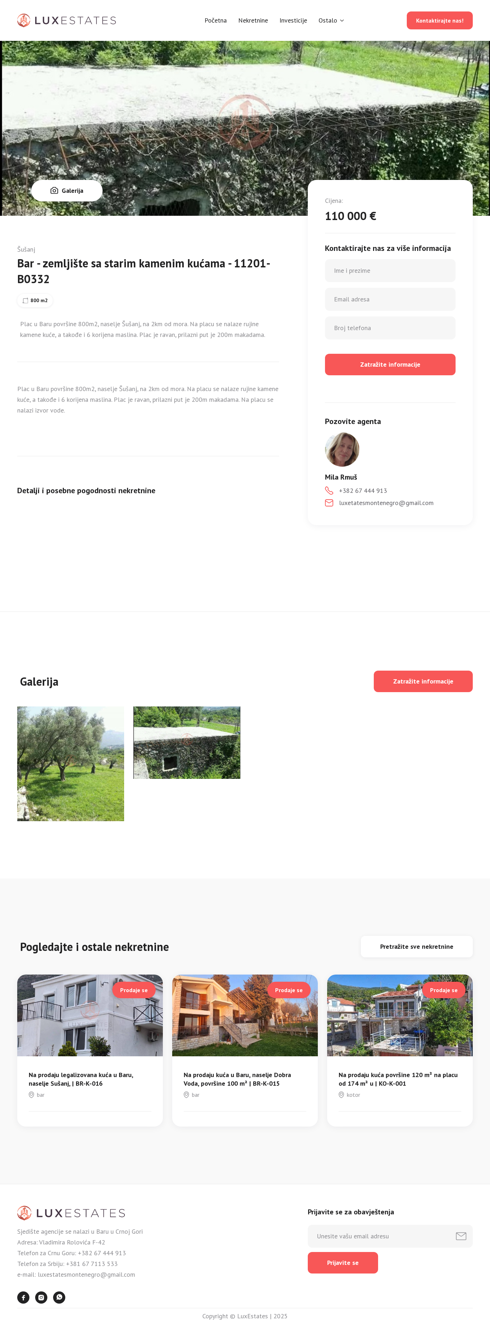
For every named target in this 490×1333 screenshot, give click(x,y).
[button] (331, 20)
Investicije (293, 20)
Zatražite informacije (423, 681)
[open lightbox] (70, 763)
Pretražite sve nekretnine (416, 946)
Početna (215, 20)
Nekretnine (253, 20)
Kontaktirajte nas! (439, 20)
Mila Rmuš (341, 477)
